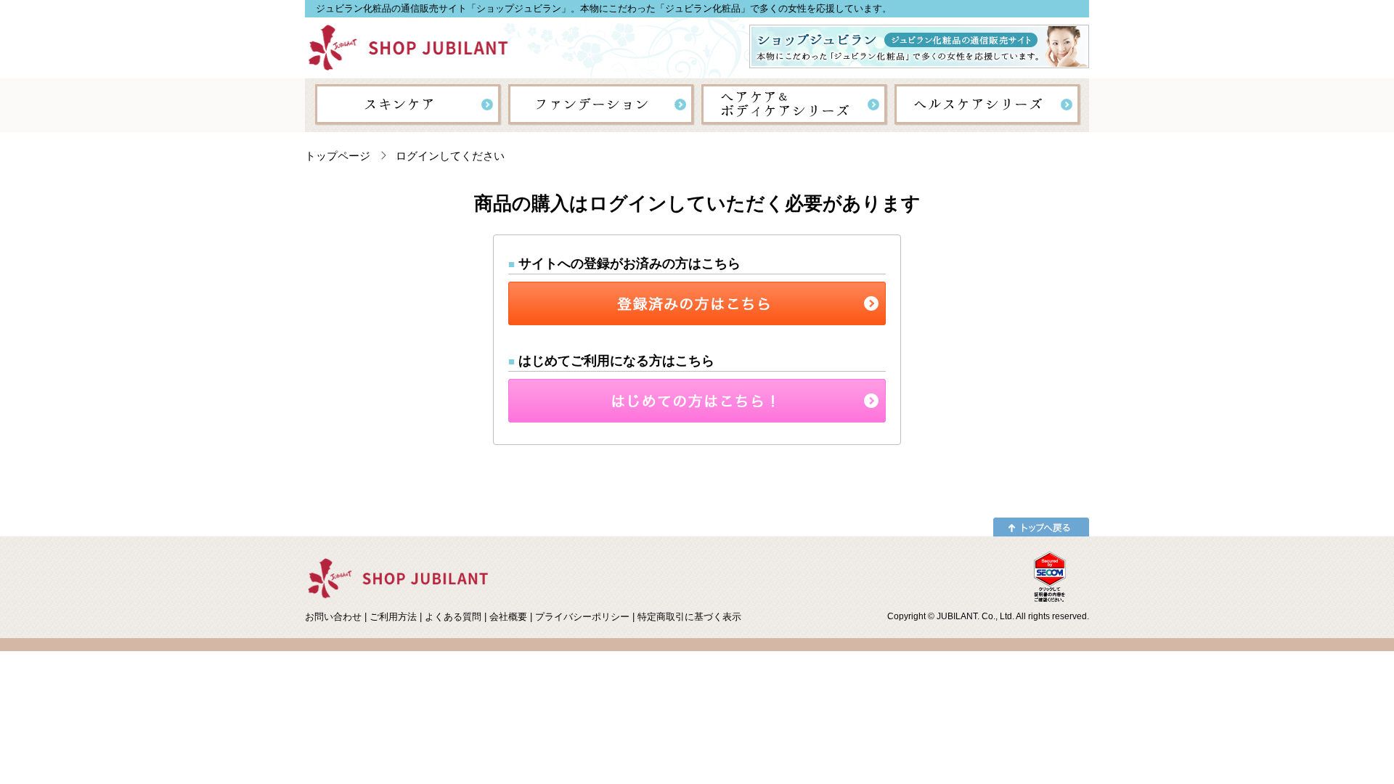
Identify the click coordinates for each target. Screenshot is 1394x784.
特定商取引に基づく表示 (689, 616)
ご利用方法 (393, 616)
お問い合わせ (333, 616)
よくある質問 (453, 616)
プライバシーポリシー (582, 616)
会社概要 (508, 616)
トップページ (337, 156)
